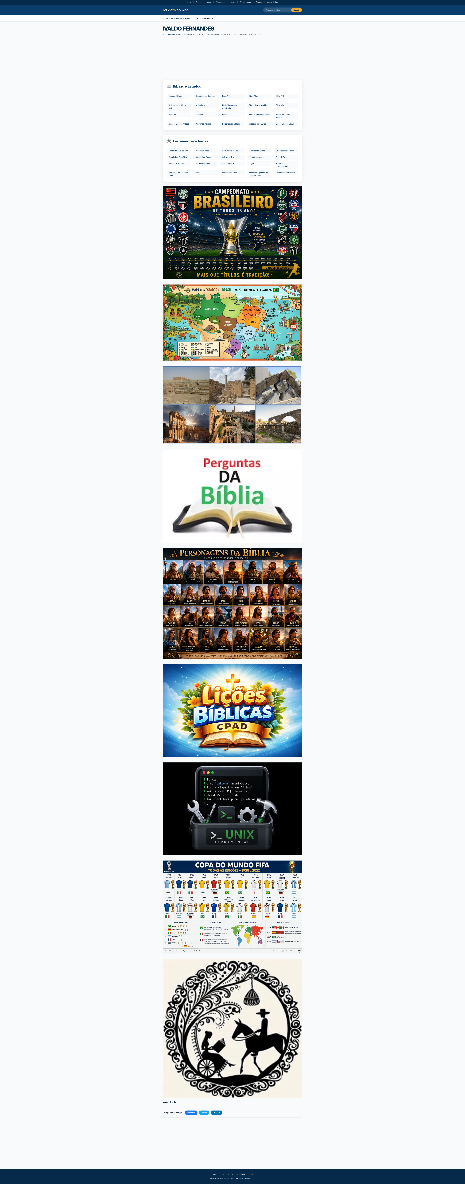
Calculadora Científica (178, 157)
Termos (232, 2)
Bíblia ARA (253, 96)
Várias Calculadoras (177, 163)
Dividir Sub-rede (202, 151)
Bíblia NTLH (227, 96)
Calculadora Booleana (285, 151)
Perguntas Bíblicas (203, 124)
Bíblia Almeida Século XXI (177, 106)
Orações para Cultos (257, 124)
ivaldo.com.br (175, 10)
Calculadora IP (228, 163)
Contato (199, 2)
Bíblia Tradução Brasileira (259, 114)
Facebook (191, 1113)
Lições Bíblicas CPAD (285, 124)
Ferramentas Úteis (203, 163)
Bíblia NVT (226, 114)
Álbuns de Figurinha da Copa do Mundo (258, 174)
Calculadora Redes (257, 151)
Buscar (296, 10)
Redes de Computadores (282, 165)
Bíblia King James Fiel (258, 105)
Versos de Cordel (229, 173)
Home (165, 18)
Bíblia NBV (173, 114)
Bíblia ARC (280, 96)
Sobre (209, 2)
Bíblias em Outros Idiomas (283, 116)
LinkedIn (216, 1113)
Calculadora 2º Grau (230, 151)
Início (189, 2)
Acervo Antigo (272, 2)
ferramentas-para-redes (181, 18)
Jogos (251, 163)
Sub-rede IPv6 (228, 157)
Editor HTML (281, 157)
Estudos (259, 2)
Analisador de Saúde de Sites (178, 174)
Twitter (204, 1113)
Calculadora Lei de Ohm (178, 151)
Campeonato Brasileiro (285, 173)
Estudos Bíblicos (175, 96)
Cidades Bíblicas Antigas (179, 124)
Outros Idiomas (246, 2)
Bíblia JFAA (200, 105)
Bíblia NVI (199, 114)
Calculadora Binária (203, 157)
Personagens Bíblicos (231, 124)
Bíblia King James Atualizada (229, 106)
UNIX (197, 173)
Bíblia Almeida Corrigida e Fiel (205, 97)
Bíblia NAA (280, 105)
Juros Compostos (256, 157)
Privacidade (220, 2)
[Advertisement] (232, 59)
